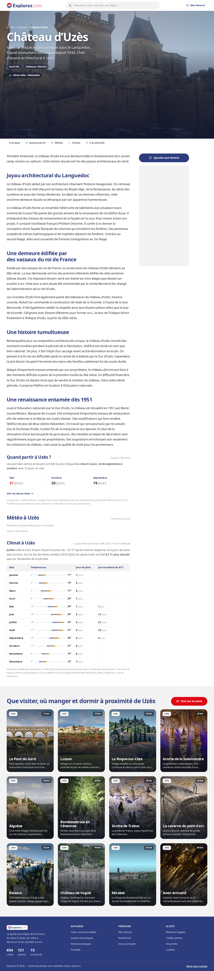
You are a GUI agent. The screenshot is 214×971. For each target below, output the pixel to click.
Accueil (10, 27)
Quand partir (37, 142)
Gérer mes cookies (196, 966)
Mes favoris (125, 932)
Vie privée (171, 943)
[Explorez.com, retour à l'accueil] (24, 5)
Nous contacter (127, 943)
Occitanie (22, 27)
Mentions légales (175, 932)
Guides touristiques (82, 938)
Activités (75, 949)
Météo (59, 142)
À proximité (96, 142)
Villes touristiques (81, 943)
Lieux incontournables (83, 932)
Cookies (170, 949)
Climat (76, 142)
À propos (14, 142)
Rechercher (124, 938)
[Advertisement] (107, 106)
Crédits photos (174, 938)
